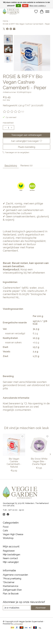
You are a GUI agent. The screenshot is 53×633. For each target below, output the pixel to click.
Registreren (9, 550)
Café (5, 530)
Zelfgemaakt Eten (12, 590)
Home (5, 21)
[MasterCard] (21, 627)
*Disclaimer (8, 582)
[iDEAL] (12, 627)
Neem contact (10, 558)
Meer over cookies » (38, 6)
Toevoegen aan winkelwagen (26, 135)
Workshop (8, 538)
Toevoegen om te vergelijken (17, 152)
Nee (25, 6)
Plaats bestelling (26, 147)
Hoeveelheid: (8, 123)
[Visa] (26, 627)
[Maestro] (35, 627)
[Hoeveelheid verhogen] (11, 127)
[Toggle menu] (47, 11)
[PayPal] (17, 627)
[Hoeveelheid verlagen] (5, 127)
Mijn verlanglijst (11, 562)
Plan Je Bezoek (11, 593)
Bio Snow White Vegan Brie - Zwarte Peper (39, 461)
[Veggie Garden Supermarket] (11, 11)
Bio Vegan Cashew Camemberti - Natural (14, 462)
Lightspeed (18, 624)
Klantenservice (10, 586)
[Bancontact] (30, 627)
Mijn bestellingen (11, 554)
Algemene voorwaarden (15, 574)
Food (5, 527)
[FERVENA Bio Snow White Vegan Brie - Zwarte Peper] (39, 445)
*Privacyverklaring (12, 578)
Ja (18, 6)
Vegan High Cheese (13, 534)
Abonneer (40, 607)
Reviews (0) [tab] (26, 165)
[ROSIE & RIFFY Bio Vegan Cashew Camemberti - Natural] (14, 445)
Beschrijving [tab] (11, 165)
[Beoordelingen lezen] (12, 111)
